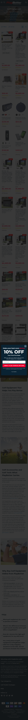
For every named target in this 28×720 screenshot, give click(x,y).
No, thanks (14, 371)
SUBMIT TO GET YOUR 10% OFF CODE (14, 365)
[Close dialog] (25, 346)
